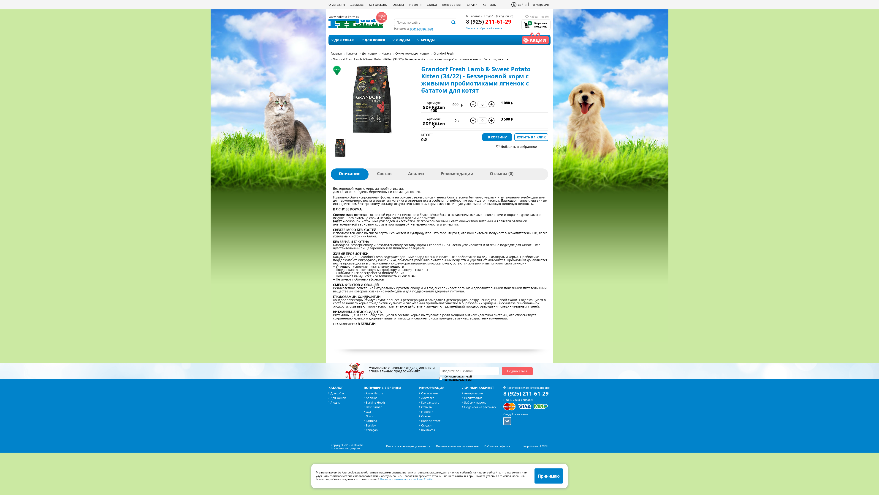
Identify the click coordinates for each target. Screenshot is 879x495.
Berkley (371, 425)
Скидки (472, 5)
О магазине (336, 5)
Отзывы (398, 5)
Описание (350, 173)
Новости (415, 5)
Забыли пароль (475, 402)
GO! (368, 412)
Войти (522, 5)
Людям (403, 40)
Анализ (416, 173)
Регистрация (540, 5)
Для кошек (375, 40)
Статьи (432, 5)
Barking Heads (375, 402)
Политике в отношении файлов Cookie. (406, 479)
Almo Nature (374, 393)
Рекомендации (457, 173)
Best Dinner (374, 407)
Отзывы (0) (501, 173)
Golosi (370, 416)
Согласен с (458, 378)
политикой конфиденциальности (458, 378)
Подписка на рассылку (480, 407)
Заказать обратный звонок (484, 28)
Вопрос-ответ (451, 5)
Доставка (357, 5)
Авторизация (473, 393)
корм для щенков (421, 28)
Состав (384, 173)
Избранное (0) (539, 17)
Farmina (371, 421)
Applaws (371, 398)
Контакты (489, 5)
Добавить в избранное (519, 146)
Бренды (428, 40)
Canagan (372, 430)
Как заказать (378, 5)
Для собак (344, 40)
